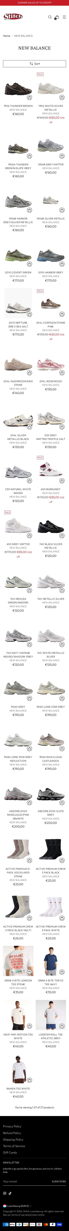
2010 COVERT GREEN (18, 272)
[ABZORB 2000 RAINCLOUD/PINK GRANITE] (18, 791)
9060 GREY (18, 706)
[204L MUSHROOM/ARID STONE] (18, 362)
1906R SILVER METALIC (51, 218)
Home (6, 35)
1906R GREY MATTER (51, 164)
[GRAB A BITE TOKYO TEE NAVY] (51, 961)
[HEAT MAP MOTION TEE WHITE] (18, 1015)
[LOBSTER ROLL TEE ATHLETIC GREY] (51, 1015)
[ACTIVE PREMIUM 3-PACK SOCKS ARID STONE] (18, 849)
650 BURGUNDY (51, 489)
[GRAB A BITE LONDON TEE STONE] (18, 961)
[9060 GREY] (18, 687)
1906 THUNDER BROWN (18, 105)
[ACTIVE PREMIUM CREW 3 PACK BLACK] (51, 849)
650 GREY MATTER (18, 544)
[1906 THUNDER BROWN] (18, 86)
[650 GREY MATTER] (18, 524)
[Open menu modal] (64, 17)
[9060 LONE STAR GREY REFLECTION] (18, 737)
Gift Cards (10, 1152)
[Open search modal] (49, 17)
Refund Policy (12, 1133)
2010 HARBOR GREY (50, 272)
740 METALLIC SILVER (50, 598)
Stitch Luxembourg (33, 1211)
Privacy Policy (12, 1126)
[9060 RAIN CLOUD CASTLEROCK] (51, 737)
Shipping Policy (13, 1139)
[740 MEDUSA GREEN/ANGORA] (18, 579)
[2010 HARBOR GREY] (51, 253)
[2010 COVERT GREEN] (18, 253)
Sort (37, 64)
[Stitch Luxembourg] (13, 17)
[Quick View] (29, 97)
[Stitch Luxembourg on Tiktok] (10, 1194)
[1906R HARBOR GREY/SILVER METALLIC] (18, 199)
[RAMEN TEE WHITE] (18, 1069)
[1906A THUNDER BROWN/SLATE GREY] (18, 145)
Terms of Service (14, 1146)
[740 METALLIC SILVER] (51, 579)
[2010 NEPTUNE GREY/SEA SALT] (18, 303)
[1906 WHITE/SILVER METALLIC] (51, 86)
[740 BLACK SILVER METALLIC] (51, 524)
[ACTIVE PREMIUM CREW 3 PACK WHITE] (51, 907)
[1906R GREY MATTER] (51, 145)
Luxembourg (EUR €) (18, 1205)
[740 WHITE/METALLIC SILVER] (51, 633)
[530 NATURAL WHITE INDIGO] (18, 470)
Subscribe (59, 1181)
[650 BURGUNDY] (51, 470)
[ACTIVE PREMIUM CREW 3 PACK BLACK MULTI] (18, 907)
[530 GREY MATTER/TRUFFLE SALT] (51, 415)
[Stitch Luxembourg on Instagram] (5, 1194)
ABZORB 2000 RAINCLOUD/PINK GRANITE (18, 814)
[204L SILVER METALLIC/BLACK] (18, 415)
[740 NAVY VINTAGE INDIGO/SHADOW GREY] (18, 633)
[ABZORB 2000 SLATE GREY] (51, 791)
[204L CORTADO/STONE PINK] (51, 303)
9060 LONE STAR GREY (51, 706)
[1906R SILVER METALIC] (51, 199)
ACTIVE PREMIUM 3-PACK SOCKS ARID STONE (18, 872)
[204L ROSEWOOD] (51, 362)
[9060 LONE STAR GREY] (51, 687)
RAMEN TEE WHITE (18, 1088)
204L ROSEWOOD (51, 381)
